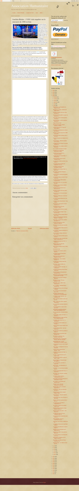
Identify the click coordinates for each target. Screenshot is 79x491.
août (54, 103)
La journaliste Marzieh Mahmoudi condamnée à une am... (59, 164)
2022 (53, 456)
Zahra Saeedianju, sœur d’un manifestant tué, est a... (58, 419)
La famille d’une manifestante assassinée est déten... (58, 151)
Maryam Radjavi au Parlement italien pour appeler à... (59, 361)
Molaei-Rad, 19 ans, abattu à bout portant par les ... (59, 283)
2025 (53, 92)
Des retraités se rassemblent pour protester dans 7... (59, 382)
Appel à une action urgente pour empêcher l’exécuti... (59, 257)
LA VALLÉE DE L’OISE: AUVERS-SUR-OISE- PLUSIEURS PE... (60, 239)
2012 (53, 473)
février (54, 452)
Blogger (44, 482)
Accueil (13, 12)
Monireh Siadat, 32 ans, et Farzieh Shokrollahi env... (59, 387)
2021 (53, 458)
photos (41, 12)
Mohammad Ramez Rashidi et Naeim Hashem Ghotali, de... (60, 408)
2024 (53, 93)
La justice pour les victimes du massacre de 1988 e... (58, 154)
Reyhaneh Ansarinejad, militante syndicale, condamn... (59, 125)
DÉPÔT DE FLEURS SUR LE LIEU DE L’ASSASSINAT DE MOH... (60, 275)
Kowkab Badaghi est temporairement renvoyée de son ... (59, 272)
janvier (54, 454)
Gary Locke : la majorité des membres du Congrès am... (60, 220)
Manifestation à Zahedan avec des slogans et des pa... (59, 438)
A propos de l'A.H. (30, 12)
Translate (55, 21)
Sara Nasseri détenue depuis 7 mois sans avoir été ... (59, 212)
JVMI (38, 52)
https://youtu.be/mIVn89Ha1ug (30, 158)
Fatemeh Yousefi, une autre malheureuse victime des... (58, 384)
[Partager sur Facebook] (34, 188)
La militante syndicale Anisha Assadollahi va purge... (58, 167)
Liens (37, 12)
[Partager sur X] (33, 188)
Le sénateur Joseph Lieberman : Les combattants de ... (59, 296)
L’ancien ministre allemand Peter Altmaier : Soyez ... (59, 350)
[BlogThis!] (32, 188)
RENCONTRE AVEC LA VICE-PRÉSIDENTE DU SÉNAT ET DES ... (60, 342)
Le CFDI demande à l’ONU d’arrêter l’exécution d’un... (59, 180)
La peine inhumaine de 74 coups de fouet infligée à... (59, 128)
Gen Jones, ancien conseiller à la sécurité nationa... (59, 265)
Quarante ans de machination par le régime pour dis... (59, 430)
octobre (54, 100)
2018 (53, 463)
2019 (53, 461)
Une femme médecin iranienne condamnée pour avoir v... (58, 376)
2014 (53, 470)
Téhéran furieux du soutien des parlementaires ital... (58, 244)
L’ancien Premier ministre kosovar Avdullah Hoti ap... (59, 159)
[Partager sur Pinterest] (35, 188)
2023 (53, 95)
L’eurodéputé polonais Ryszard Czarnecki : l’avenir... (58, 207)
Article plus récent (15, 228)
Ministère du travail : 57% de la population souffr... (58, 281)
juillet (54, 105)
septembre (55, 102)
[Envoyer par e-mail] (31, 188)
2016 (53, 466)
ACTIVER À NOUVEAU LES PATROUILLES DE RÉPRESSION (59, 294)
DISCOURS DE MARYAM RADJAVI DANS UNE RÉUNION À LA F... (59, 310)
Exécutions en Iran (56, 249)
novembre (55, 98)
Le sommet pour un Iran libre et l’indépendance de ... (58, 403)
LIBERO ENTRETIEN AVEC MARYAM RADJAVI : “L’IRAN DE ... (60, 217)
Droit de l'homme (20, 12)
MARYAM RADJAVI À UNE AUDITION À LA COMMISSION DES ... (60, 318)
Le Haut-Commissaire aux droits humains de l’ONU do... (59, 223)
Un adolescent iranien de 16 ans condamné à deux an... (59, 414)
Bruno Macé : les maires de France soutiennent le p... (59, 440)
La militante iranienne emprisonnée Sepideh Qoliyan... (59, 254)
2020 (53, 460)
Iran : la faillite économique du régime (60, 148)
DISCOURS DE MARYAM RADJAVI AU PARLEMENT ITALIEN (60, 379)
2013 (53, 472)
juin (54, 445)
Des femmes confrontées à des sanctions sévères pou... (58, 337)
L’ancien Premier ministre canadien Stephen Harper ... (59, 393)
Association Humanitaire (29, 5)
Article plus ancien (44, 228)
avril (54, 449)
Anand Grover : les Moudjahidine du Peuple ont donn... (59, 107)
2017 (53, 465)
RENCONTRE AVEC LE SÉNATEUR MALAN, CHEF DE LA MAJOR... (59, 339)
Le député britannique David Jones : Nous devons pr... (59, 188)
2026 (53, 90)
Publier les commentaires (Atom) (22, 230)
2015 (53, 468)
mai (54, 447)
